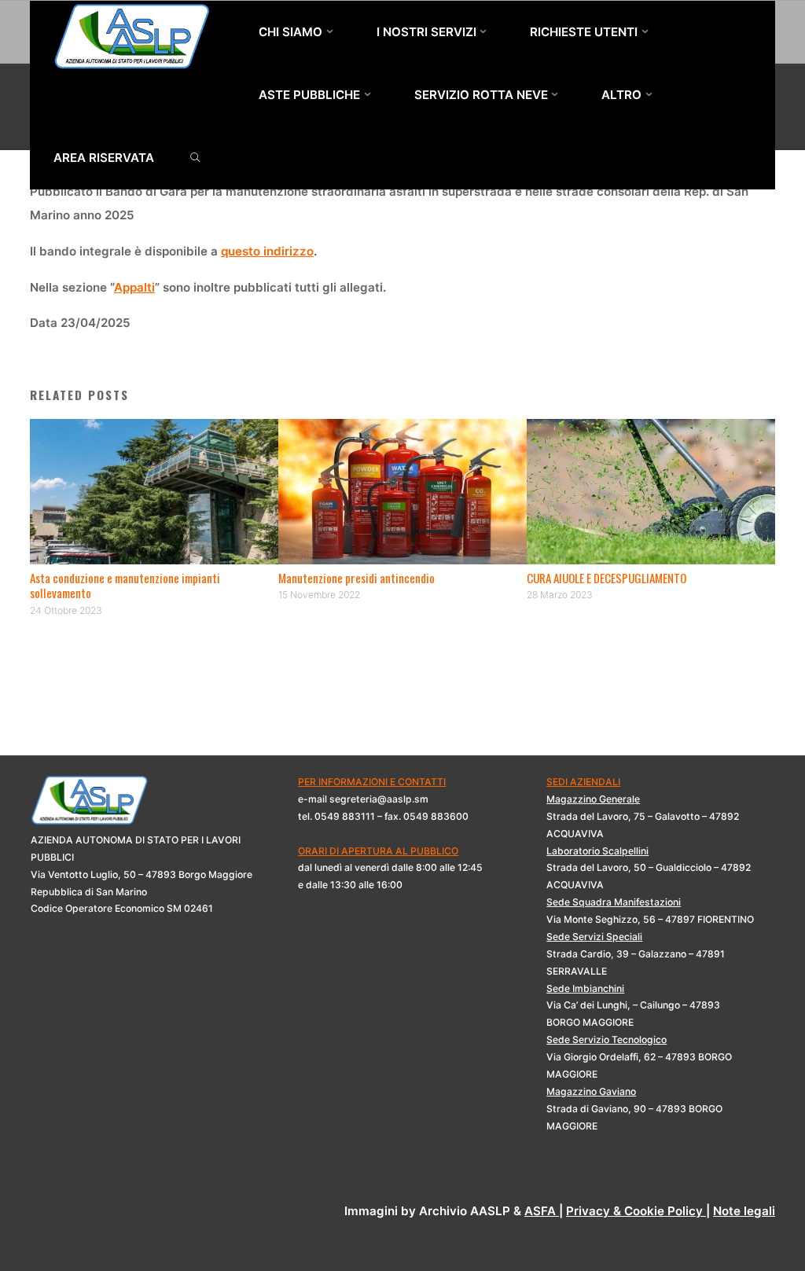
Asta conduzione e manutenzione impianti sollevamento (125, 585)
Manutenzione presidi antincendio (356, 577)
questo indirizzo (267, 251)
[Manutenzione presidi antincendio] (402, 490)
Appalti (134, 287)
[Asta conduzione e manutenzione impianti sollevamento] (154, 490)
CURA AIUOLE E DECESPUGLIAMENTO (606, 577)
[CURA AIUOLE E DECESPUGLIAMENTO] (651, 490)
